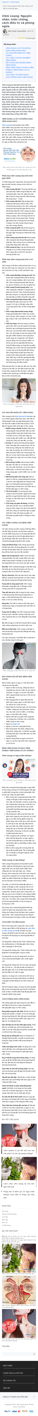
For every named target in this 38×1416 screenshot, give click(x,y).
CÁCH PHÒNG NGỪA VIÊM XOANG (19, 77)
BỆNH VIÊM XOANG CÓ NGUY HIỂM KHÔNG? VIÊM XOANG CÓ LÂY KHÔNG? (20, 70)
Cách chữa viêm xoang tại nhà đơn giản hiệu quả (19, 1185)
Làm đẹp (5, 1217)
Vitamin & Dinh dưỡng (9, 1214)
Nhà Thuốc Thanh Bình (17, 31)
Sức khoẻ (5, 1211)
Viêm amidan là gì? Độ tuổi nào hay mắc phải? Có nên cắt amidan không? (19, 1152)
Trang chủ (5, 2)
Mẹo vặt (4, 1222)
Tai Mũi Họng (14, 2)
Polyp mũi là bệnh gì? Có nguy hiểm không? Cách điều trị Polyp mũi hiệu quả (19, 1195)
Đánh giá (5, 1219)
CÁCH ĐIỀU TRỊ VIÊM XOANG (17, 75)
